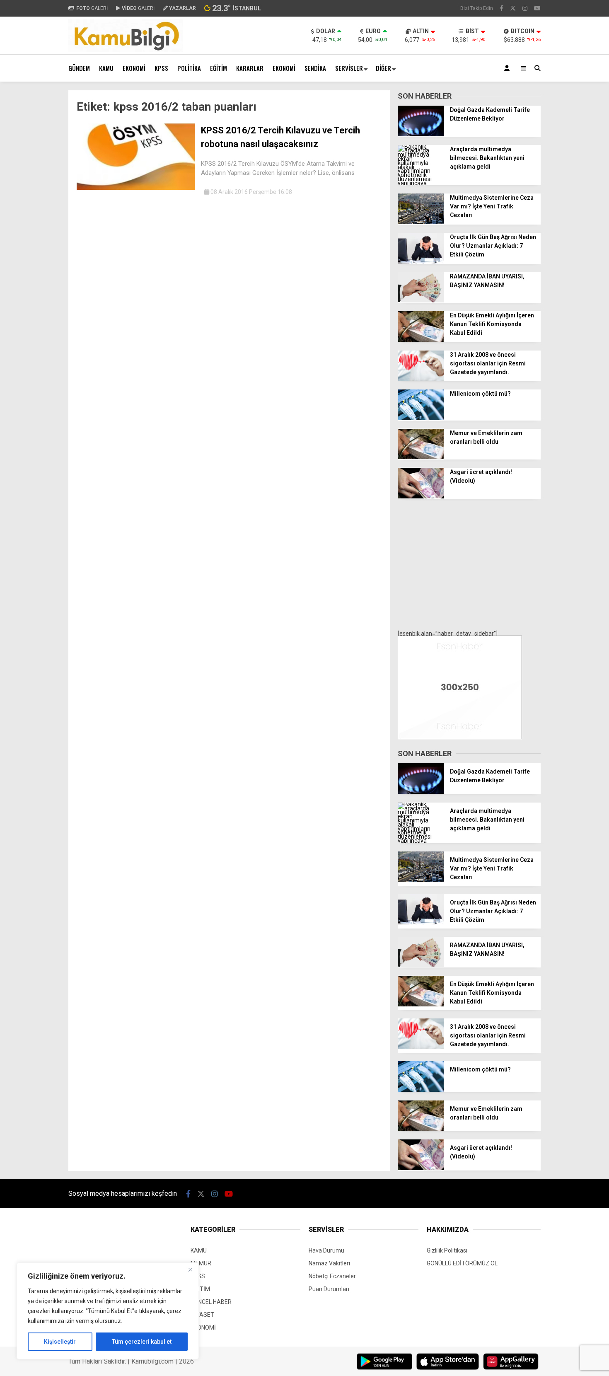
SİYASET (202, 1314)
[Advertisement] (469, 565)
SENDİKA (315, 68)
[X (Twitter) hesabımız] (513, 8)
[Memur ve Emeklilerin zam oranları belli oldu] (421, 457)
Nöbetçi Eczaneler (332, 1276)
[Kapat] (190, 1269)
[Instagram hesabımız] (524, 8)
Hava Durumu (326, 1250)
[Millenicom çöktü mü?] (421, 418)
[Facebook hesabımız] (501, 8)
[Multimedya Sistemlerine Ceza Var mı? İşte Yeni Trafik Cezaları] (421, 222)
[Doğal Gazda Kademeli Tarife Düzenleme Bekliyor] (421, 134)
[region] (108, 1310)
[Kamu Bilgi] (125, 50)
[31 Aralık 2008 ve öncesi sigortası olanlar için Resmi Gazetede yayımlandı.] (421, 378)
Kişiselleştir (60, 1341)
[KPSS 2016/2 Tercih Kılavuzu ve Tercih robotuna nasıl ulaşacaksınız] (136, 187)
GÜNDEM (79, 68)
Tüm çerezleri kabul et (142, 1341)
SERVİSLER (349, 68)
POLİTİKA (189, 68)
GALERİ (92, 8)
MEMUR (201, 1263)
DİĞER (383, 68)
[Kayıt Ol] (508, 68)
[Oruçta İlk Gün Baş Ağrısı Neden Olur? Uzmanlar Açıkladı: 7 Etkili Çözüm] (421, 261)
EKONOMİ (134, 68)
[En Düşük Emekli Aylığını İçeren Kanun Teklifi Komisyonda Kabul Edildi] (421, 339)
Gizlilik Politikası (447, 1250)
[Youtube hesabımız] (537, 8)
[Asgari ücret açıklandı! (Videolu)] (421, 496)
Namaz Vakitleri (329, 1263)
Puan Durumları (329, 1289)
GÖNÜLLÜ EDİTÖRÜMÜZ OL (462, 1263)
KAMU (106, 68)
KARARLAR (249, 68)
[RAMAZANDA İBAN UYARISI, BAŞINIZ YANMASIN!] (421, 300)
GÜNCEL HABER (211, 1302)
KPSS (161, 68)
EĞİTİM (218, 68)
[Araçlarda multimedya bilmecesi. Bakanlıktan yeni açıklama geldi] (421, 183)
